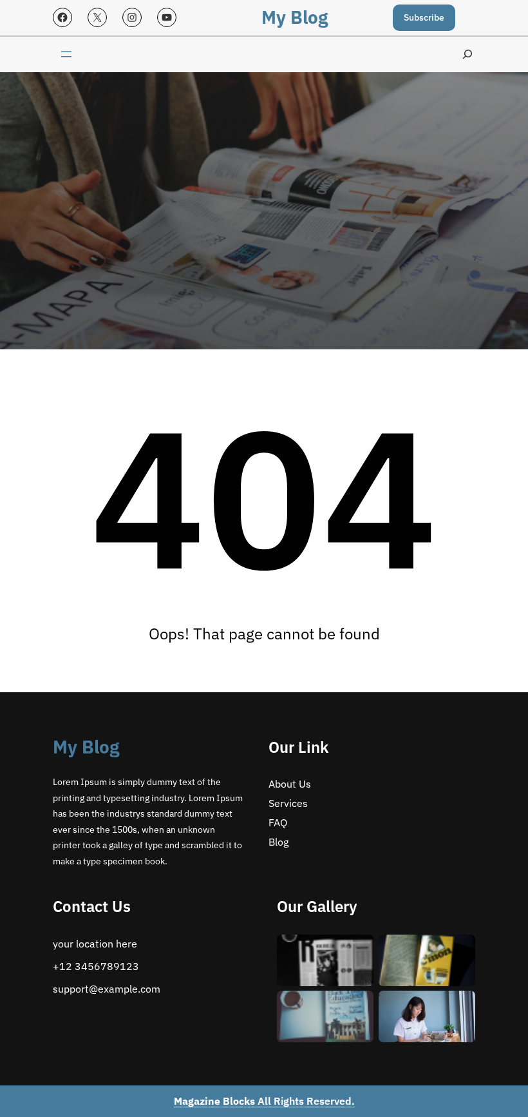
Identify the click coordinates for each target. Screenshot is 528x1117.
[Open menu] (66, 54)
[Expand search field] (467, 54)
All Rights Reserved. (264, 1100)
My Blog (294, 17)
